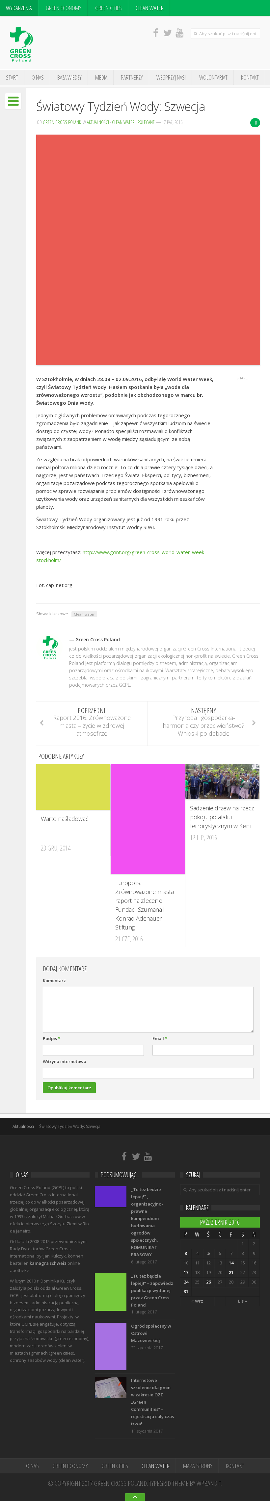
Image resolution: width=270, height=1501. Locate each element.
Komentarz (54, 980)
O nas (38, 77)
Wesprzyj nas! (171, 77)
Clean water (84, 614)
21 (231, 1272)
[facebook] (155, 32)
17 (186, 1272)
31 (186, 1291)
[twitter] (167, 32)
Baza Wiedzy (69, 77)
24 (186, 1282)
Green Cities (108, 8)
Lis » (242, 1301)
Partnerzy (132, 77)
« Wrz (197, 1301)
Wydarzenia (19, 8)
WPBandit (209, 1483)
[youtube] (179, 32)
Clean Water (150, 8)
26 (208, 1282)
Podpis (51, 1038)
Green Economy (63, 8)
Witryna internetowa (64, 1061)
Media (101, 77)
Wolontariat (213, 77)
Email (159, 1038)
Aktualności (98, 122)
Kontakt (250, 77)
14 (231, 1263)
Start (12, 77)
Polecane (146, 122)
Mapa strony (197, 1466)
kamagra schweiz (48, 1263)
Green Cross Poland (62, 122)
